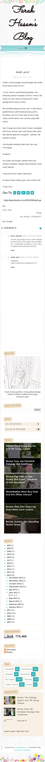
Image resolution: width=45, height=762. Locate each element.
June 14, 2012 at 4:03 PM (29, 257)
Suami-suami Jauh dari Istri (16, 731)
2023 (9, 545)
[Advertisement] (11, 330)
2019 (9, 554)
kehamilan (9, 674)
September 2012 (16, 586)
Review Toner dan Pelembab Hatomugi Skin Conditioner (20, 463)
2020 (9, 551)
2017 (9, 560)
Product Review (11, 684)
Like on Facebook (13, 424)
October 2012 (15, 583)
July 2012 (13, 589)
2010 (9, 613)
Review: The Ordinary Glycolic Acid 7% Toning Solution (21, 447)
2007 (9, 622)
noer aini (15, 257)
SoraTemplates (20, 747)
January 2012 (15, 607)
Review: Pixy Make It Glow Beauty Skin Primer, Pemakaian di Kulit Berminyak (22, 479)
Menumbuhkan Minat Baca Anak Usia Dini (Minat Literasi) (22, 493)
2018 (9, 557)
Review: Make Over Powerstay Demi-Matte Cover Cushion (21, 508)
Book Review (27, 669)
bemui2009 (9, 669)
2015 (9, 566)
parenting (28, 679)
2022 (9, 548)
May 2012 (13, 598)
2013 (9, 572)
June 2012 (13, 592)
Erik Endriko (11, 650)
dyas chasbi (16, 236)
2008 (9, 619)
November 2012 (16, 580)
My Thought (10, 679)
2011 (9, 610)
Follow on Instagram (15, 429)
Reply (12, 250)
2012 (9, 575)
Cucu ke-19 (21, 720)
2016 (9, 563)
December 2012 (16, 577)
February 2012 (15, 604)
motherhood (25, 674)
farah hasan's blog (22, 24)
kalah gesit (13, 595)
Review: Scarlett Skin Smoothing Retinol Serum (22, 523)
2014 (9, 569)
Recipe (29, 684)
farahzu (10, 652)
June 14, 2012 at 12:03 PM (31, 236)
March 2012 (14, 601)
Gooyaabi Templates (22, 750)
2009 (9, 616)
